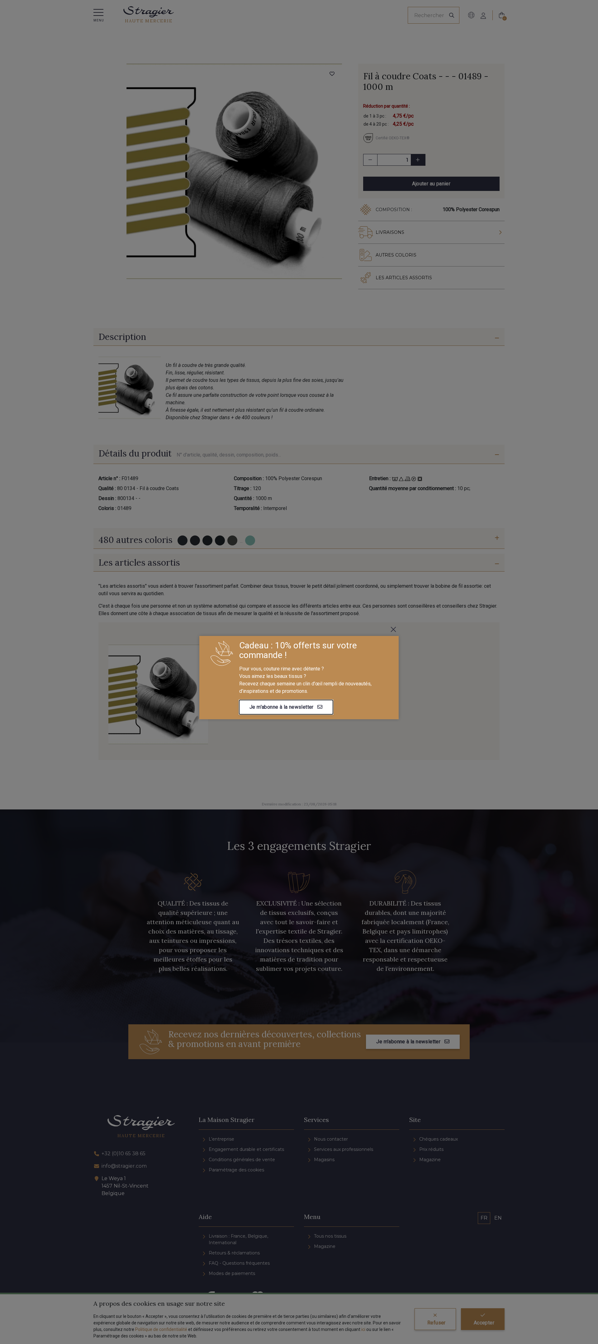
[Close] (393, 629)
